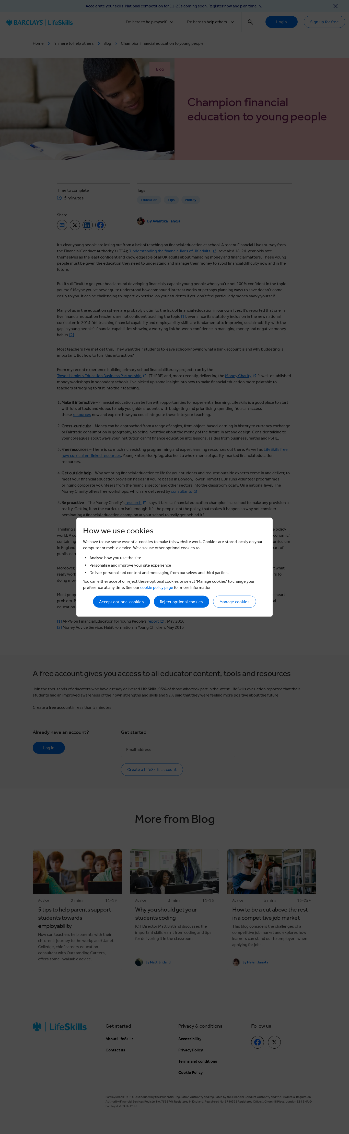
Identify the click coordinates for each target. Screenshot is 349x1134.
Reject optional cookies (181, 601)
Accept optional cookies (121, 601)
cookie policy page (156, 587)
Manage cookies (234, 601)
